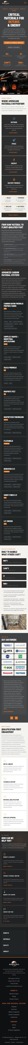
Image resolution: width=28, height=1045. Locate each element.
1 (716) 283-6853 (14, 983)
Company (14, 1022)
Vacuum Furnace (14, 999)
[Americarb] (5, 3)
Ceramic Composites (14, 1014)
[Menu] (25, 2)
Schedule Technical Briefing (14, 43)
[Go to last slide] (11, 718)
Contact (14, 1025)
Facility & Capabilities (14, 1030)
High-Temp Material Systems (14, 1003)
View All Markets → (14, 215)
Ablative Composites (14, 1012)
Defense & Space (14, 993)
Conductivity (14, 1017)
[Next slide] (16, 718)
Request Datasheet (14, 47)
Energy (14, 996)
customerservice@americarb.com (14, 986)
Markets (14, 990)
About (14, 1027)
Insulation (14, 1006)
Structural (14, 1009)
